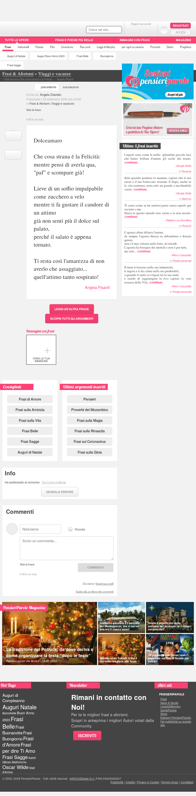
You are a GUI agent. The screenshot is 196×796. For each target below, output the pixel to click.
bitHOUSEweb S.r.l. (82, 778)
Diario (170, 47)
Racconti (85, 47)
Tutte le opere (17, 40)
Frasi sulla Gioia (90, 452)
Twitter (141, 29)
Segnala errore (59, 492)
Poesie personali (182, 260)
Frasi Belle (82, 56)
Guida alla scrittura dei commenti (95, 591)
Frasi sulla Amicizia (30, 409)
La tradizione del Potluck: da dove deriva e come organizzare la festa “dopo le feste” (49, 652)
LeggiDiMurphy (170, 706)
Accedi (180, 32)
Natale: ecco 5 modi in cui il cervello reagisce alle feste (118, 659)
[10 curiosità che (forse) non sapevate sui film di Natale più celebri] (170, 649)
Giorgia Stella (183, 166)
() (157, 158)
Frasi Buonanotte (13, 729)
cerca (108, 30)
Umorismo (67, 47)
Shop (163, 714)
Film (52, 47)
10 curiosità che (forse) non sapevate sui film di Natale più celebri (168, 658)
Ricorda (80, 529)
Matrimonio (19, 762)
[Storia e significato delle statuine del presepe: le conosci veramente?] (170, 617)
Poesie (39, 47)
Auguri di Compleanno (13, 697)
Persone (186, 171)
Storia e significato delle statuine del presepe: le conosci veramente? (169, 626)
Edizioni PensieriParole (175, 718)
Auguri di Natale (16, 56)
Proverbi (155, 47)
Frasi (8, 47)
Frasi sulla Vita (30, 420)
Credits (130, 782)
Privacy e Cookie (148, 782)
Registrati (181, 25)
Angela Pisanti (97, 287)
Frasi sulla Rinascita (90, 430)
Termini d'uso (169, 782)
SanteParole (168, 710)
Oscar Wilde (15, 767)
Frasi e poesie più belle (74, 40)
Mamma (186, 198)
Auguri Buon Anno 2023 (51, 56)
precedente (48, 87)
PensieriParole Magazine (24, 607)
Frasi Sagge (14, 65)
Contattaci (187, 782)
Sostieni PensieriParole (158, 81)
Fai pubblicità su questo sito (175, 723)
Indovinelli (23, 47)
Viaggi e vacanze (62, 103)
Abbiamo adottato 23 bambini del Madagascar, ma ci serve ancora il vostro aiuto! (120, 626)
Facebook (131, 29)
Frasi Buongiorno (17, 736)
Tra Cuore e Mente (54, 482)
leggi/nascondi (104, 583)
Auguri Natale (19, 707)
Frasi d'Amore (17, 741)
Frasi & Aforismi (39, 103)
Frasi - (33, 28)
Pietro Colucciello (181, 255)
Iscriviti (87, 735)
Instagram (150, 29)
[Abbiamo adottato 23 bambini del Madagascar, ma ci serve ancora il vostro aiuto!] (121, 617)
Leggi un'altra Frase (71, 309)
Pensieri (89, 398)
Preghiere (185, 47)
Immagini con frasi (135, 40)
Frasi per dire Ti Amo (18, 747)
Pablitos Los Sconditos (178, 220)
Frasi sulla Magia (90, 420)
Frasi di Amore (30, 398)
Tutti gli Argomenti (71, 318)
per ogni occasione (133, 47)
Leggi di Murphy (106, 47)
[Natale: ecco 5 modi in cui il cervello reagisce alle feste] (121, 649)
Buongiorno (107, 56)
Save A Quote (169, 703)
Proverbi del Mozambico (89, 409)
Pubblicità (116, 782)
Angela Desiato (50, 94)
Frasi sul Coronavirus (90, 441)
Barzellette (9, 713)
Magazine (183, 40)
